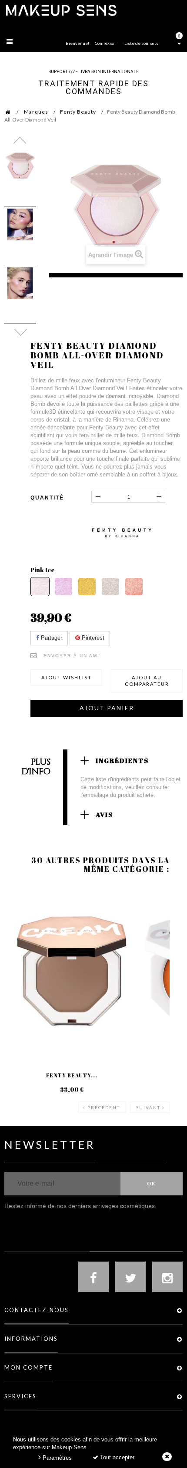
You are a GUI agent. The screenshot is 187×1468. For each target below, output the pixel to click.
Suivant (148, 1107)
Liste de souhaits (141, 43)
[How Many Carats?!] (110, 586)
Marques (36, 111)
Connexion (105, 43)
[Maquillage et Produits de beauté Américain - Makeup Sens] (60, 10)
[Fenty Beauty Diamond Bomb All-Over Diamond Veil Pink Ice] (20, 166)
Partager (50, 637)
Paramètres (56, 1458)
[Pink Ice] (40, 586)
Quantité (47, 498)
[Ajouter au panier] (21, 920)
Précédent (103, 1107)
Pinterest (92, 637)
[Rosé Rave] (134, 586)
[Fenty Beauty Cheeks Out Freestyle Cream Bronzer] (71, 971)
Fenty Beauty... (71, 1075)
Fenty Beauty (78, 111)
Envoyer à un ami (71, 655)
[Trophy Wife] (87, 586)
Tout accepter (116, 1457)
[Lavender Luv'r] (63, 586)
